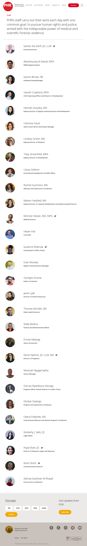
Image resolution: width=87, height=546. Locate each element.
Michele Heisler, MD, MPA (38, 216)
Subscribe (65, 512)
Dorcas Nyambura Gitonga (38, 386)
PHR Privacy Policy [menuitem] (43, 544)
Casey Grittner (31, 169)
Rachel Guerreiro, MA (36, 185)
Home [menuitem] (17, 538)
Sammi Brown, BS (33, 77)
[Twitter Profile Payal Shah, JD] (41, 447)
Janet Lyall (29, 293)
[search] (82, 5)
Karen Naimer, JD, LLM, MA (39, 355)
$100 (18, 508)
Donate (73, 5)
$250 (26, 508)
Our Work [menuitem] (29, 5)
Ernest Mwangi (32, 339)
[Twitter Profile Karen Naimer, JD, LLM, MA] (56, 355)
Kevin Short (30, 463)
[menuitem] (51, 528)
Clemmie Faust (32, 123)
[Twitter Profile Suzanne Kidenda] (45, 247)
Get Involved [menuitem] (38, 5)
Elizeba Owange (32, 401)
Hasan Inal (29, 231)
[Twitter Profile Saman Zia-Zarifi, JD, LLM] (53, 46)
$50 (9, 508)
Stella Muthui (31, 324)
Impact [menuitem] (47, 5)
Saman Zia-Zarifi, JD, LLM (38, 46)
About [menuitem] (64, 5)
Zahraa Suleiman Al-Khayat (38, 478)
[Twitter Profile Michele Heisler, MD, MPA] (54, 216)
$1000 (44, 508)
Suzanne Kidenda (34, 247)
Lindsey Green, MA (34, 138)
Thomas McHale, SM (35, 308)
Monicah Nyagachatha (36, 370)
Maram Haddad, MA (35, 200)
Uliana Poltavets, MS (35, 416)
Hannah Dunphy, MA (35, 107)
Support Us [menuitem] (56, 5)
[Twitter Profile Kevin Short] (38, 463)
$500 (35, 508)
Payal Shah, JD (32, 447)
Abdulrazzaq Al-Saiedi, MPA (39, 61)
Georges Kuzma (32, 277)
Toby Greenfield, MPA (36, 154)
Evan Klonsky (31, 262)
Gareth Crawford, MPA (36, 92)
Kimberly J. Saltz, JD (34, 432)
